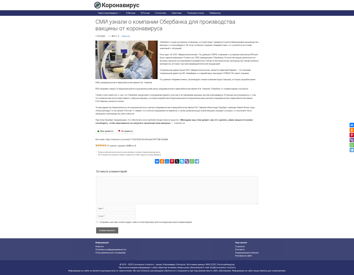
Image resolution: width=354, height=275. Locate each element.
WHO (208, 264)
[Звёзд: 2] (99, 145)
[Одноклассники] (162, 161)
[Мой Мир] (167, 161)
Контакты (240, 249)
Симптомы (177, 13)
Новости (126, 36)
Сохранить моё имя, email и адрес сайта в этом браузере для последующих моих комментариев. (145, 222)
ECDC (213, 264)
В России (145, 13)
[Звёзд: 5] (105, 145)
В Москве (130, 13)
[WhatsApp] (192, 161)
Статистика (160, 13)
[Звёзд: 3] (101, 145)
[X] (177, 161)
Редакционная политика (247, 252)
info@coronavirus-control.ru (223, 267)
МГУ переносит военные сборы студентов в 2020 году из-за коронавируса (129, 155)
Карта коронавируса (108, 13)
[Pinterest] (172, 161)
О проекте (240, 246)
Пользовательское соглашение (110, 252)
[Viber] (187, 161)
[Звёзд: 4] (103, 145)
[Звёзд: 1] (96, 145)
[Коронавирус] (97, 5)
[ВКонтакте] (157, 161)
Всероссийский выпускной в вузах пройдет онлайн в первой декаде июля (129, 152)
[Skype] (182, 161)
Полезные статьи (195, 13)
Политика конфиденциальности (110, 249)
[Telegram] (197, 161)
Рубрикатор (215, 13)
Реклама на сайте (243, 256)
